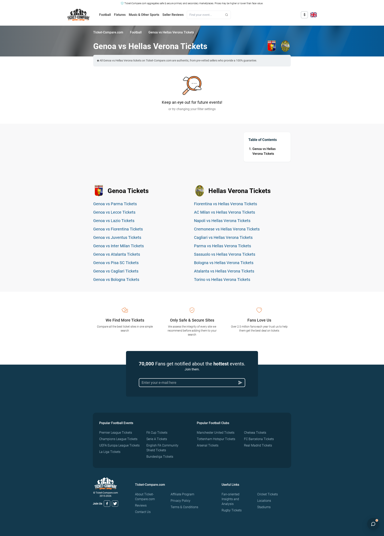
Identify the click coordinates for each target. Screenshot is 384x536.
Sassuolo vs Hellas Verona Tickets (224, 254)
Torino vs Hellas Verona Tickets (222, 279)
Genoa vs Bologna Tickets (116, 279)
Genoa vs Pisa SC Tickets (116, 262)
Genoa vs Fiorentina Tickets (118, 229)
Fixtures (120, 15)
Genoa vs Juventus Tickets (117, 237)
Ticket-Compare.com (108, 32)
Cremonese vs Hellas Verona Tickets (227, 229)
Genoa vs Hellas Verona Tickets (264, 151)
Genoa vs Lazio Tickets (113, 220)
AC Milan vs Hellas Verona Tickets (224, 212)
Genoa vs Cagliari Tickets (115, 271)
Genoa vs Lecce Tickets (114, 212)
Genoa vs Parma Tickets (115, 203)
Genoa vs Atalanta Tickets (116, 254)
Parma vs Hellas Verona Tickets (222, 245)
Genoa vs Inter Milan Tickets (118, 245)
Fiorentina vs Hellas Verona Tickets (225, 203)
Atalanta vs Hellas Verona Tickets (224, 271)
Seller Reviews (173, 15)
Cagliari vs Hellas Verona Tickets (223, 237)
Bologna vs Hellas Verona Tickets (223, 262)
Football (105, 15)
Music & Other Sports (144, 15)
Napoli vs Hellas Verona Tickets (222, 220)
